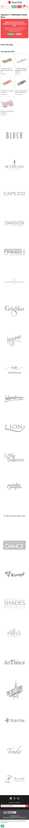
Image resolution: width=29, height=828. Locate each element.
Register (14, 6)
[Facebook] (11, 798)
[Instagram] (18, 798)
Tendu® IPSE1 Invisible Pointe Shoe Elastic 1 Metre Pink (7, 71)
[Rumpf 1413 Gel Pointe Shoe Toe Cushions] (7, 103)
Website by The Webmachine (9, 817)
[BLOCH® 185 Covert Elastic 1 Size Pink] (7, 82)
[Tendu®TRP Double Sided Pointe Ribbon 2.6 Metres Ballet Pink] (21, 60)
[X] (15, 798)
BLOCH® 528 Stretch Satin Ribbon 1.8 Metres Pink (21, 92)
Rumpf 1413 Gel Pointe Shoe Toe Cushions (7, 113)
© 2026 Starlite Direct (14, 816)
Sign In (19, 6)
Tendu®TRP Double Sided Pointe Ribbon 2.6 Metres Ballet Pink (21, 71)
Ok (2, 826)
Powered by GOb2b (21, 817)
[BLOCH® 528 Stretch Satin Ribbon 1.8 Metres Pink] (21, 82)
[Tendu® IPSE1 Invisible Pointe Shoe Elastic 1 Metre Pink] (7, 60)
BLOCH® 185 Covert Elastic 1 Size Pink (7, 92)
